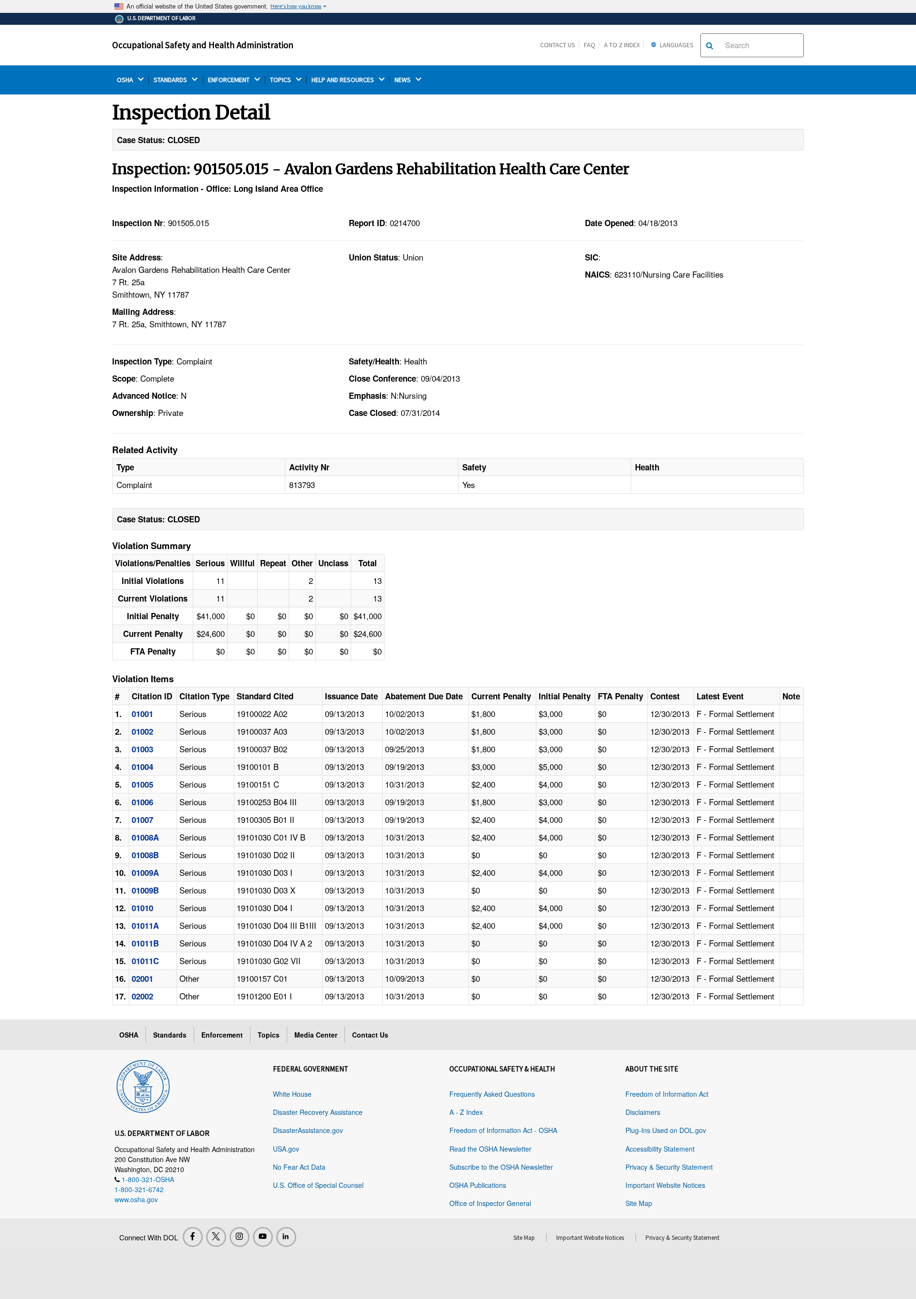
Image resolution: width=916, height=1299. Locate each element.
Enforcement (222, 1034)
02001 (142, 978)
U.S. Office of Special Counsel (318, 1185)
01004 (142, 766)
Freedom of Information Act (666, 1094)
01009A (145, 872)
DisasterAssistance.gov (308, 1130)
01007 (142, 819)
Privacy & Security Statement (669, 1167)
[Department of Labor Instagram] (239, 1237)
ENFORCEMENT (229, 80)
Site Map (638, 1203)
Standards (170, 1034)
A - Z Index (466, 1112)
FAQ (589, 45)
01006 (142, 802)
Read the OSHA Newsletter (490, 1149)
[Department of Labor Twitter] (216, 1237)
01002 (142, 731)
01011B (145, 943)
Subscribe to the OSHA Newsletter (501, 1167)
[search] (709, 45)
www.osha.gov (136, 1199)
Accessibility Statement (660, 1149)
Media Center (315, 1034)
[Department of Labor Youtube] (263, 1237)
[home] (143, 1085)
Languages (676, 45)
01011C (145, 960)
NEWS (403, 80)
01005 (142, 784)
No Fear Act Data (299, 1167)
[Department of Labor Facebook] (193, 1237)
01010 (142, 908)
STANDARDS (171, 80)
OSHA (126, 80)
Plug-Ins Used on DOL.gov (665, 1130)
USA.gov (286, 1149)
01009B (145, 890)
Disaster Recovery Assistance (318, 1112)
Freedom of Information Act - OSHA (503, 1130)
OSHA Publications (477, 1185)
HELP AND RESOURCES (343, 80)
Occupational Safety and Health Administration (202, 45)
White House (292, 1094)
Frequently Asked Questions (492, 1094)
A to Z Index (622, 45)
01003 (142, 749)
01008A (145, 837)
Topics (269, 1034)
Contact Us (557, 45)
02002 (142, 996)
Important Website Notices (665, 1185)
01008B (145, 855)
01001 (142, 713)
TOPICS (281, 80)
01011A (145, 925)
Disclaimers (642, 1112)
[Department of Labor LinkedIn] (286, 1237)
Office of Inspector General (490, 1203)
